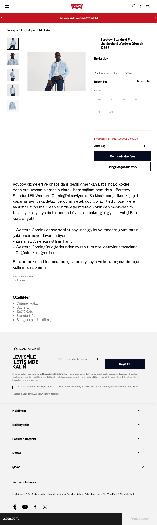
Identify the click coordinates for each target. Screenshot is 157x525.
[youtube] (25, 507)
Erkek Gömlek (47, 30)
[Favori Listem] (140, 6)
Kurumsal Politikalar (24, 482)
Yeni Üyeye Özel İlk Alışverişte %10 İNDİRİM (79, 18)
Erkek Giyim (28, 30)
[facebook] (35, 507)
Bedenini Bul (144, 81)
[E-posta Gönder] (96, 359)
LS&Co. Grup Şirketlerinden (54, 374)
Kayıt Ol (124, 364)
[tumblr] (15, 507)
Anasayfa (12, 30)
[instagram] (45, 507)
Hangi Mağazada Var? (122, 167)
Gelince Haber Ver (122, 156)
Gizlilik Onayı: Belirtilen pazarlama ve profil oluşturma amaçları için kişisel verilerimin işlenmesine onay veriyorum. (78, 386)
